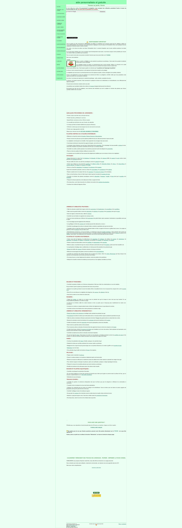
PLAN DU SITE (59, 78)
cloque (117, 233)
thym (112, 176)
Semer (68, 158)
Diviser (69, 249)
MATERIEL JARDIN (60, 20)
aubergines (79, 167)
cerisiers (82, 223)
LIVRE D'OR (59, 61)
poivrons (92, 167)
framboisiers (101, 209)
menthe (122, 176)
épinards (93, 158)
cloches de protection (104, 182)
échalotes (86, 158)
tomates (99, 167)
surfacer (120, 145)
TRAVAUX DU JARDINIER (59, 24)
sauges (99, 240)
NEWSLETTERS (60, 57)
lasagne (92, 86)
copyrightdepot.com (73, 525)
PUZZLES (59, 54)
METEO (58, 64)
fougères (107, 244)
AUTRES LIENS (60, 71)
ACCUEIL (59, 6)
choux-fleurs (121, 163)
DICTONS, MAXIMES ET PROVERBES (61, 30)
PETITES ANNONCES (61, 47)
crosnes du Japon (99, 171)
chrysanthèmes (100, 251)
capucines (94, 239)
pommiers (109, 211)
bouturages (90, 218)
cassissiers (93, 209)
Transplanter (70, 315)
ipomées (75, 240)
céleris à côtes (95, 163)
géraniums (121, 239)
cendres (76, 393)
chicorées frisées (106, 163)
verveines (106, 240)
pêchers (96, 211)
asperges (91, 171)
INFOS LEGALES (60, 74)
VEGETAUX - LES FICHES (60, 10)
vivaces (79, 249)
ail (81, 158)
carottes (88, 163)
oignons (105, 158)
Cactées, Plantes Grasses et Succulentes (92, 136)
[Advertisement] (96, 25)
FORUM (108, 55)
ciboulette (97, 176)
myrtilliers (117, 209)
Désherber (69, 347)
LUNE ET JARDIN (60, 27)
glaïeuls (102, 292)
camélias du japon (118, 335)
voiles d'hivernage (110, 253)
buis (88, 350)
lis (108, 292)
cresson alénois (70, 165)
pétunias (87, 240)
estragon (103, 176)
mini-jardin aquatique (86, 374)
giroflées (89, 242)
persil (102, 161)
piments (86, 167)
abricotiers (89, 211)
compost (77, 229)
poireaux (75, 159)
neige (77, 335)
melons (110, 169)
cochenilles (110, 148)
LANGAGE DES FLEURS (60, 37)
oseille (107, 176)
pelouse (82, 355)
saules (108, 320)
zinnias (112, 240)
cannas (96, 292)
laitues (78, 165)
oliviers (89, 213)
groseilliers (109, 209)
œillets (81, 240)
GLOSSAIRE (59, 40)
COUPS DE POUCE (60, 13)
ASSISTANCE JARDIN (61, 16)
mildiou (68, 234)
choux (114, 163)
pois (118, 158)
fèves (99, 158)
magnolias (84, 322)
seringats (91, 320)
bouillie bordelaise (106, 231)
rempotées (98, 145)
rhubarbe (69, 177)
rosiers (74, 299)
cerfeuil (97, 161)
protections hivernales (101, 395)
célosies (102, 239)
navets (83, 165)
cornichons (102, 169)
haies (82, 341)
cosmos (114, 239)
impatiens (69, 240)
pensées (105, 242)
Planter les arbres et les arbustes (75, 313)
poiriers (102, 211)
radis (89, 165)
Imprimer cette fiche (96, 467)
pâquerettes (97, 242)
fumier (114, 327)
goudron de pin (117, 345)
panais (113, 158)
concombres (95, 169)
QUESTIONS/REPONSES (61, 44)
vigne (118, 211)
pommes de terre (106, 174)
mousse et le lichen (87, 329)
